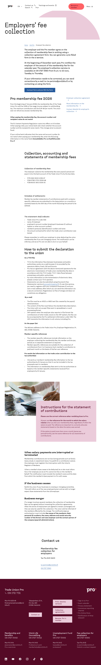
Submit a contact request (86, 647)
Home (26, 45)
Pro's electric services (60, 603)
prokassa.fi (57, 647)
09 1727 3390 (46, 568)
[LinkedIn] (6, 659)
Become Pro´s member (60, 619)
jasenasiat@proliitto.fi (13, 645)
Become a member (74, 6)
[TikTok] (34, 659)
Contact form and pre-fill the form (40, 90)
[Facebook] (20, 659)
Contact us (29, 5)
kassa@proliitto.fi (60, 645)
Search (27, 7)
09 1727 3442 (35, 638)
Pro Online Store (84, 613)
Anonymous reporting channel (86, 609)
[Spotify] (41, 659)
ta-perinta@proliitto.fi (49, 565)
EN (20, 6)
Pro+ (37, 7)
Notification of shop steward (85, 617)
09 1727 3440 (11, 638)
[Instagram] (27, 659)
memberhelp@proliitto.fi (38, 647)
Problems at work (35, 645)
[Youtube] (13, 659)
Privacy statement (85, 606)
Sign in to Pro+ (83, 601)
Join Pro (31, 45)
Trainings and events (46, 5)
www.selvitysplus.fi (51, 284)
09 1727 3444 (59, 638)
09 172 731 (14, 593)
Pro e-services (10, 647)
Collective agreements (60, 611)
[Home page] (10, 6)
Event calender (83, 603)
